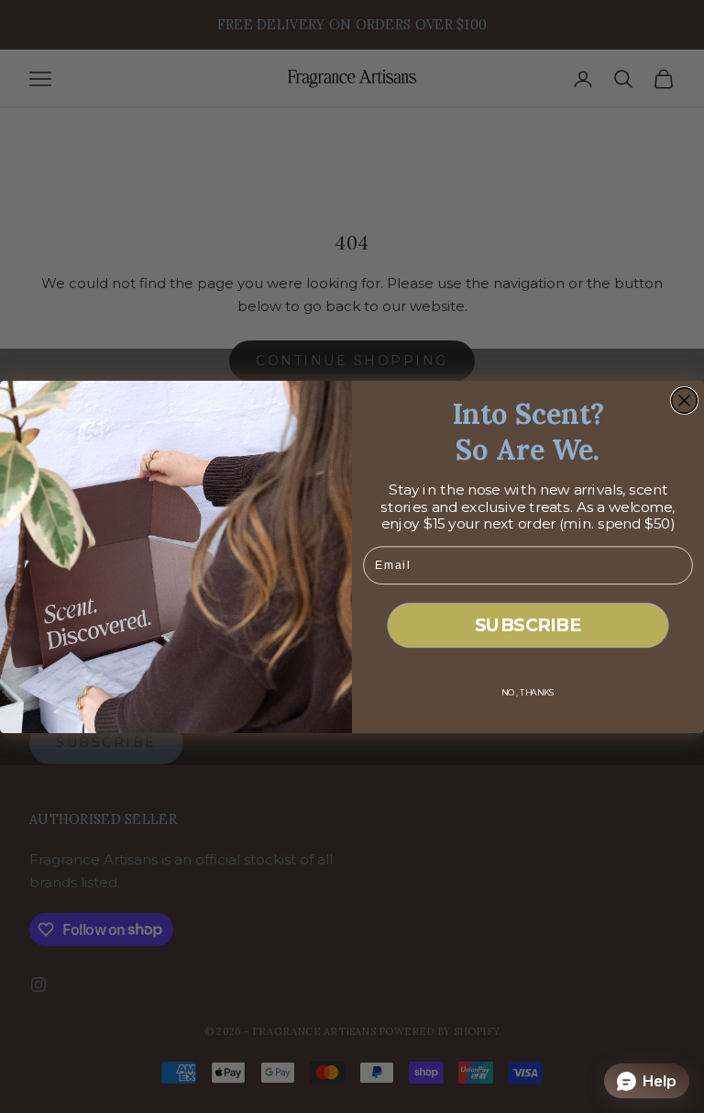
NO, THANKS (528, 691)
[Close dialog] (685, 400)
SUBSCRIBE (528, 624)
